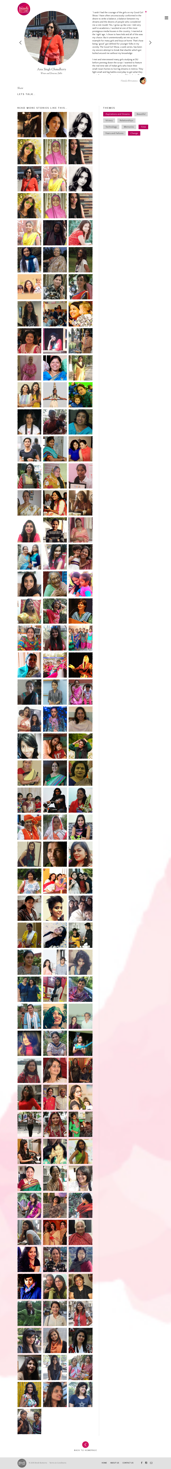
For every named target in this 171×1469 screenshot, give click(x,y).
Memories (129, 127)
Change (134, 133)
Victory (109, 120)
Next (150, 43)
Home (104, 1463)
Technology (111, 127)
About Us (114, 1463)
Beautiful (141, 114)
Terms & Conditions (57, 1463)
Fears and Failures (114, 133)
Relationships (126, 120)
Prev (21, 43)
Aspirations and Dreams (118, 114)
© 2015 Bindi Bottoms (38, 1463)
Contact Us (127, 1463)
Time (143, 127)
